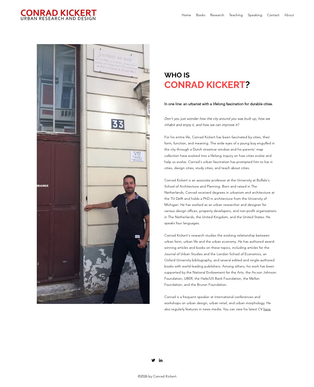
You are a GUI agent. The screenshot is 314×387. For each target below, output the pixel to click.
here (267, 309)
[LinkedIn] (160, 360)
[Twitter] (153, 360)
